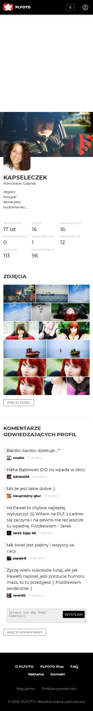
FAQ (74, 666)
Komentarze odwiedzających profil (40, 431)
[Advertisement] (46, 63)
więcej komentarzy (25, 632)
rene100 (19, 595)
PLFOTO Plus (52, 666)
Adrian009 (21, 477)
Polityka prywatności (59, 688)
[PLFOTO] (17, 7)
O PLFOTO (24, 666)
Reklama (36, 674)
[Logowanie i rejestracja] (85, 7)
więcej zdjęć (18, 402)
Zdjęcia (14, 276)
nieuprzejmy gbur (27, 496)
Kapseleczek (25, 177)
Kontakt (58, 674)
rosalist (18, 458)
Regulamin (25, 688)
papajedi (19, 558)
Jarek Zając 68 (24, 533)
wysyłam (74, 614)
